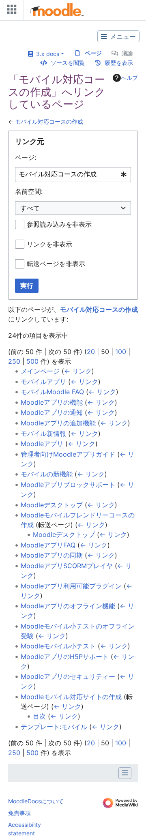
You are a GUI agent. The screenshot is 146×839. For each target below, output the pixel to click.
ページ (93, 52)
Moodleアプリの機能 (52, 402)
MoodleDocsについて (36, 801)
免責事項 (19, 812)
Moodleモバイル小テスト (58, 646)
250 (14, 361)
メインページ (40, 371)
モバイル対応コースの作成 (49, 121)
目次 (39, 716)
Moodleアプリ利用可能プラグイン (71, 586)
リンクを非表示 (49, 244)
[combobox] (73, 174)
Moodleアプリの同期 (52, 555)
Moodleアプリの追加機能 (58, 423)
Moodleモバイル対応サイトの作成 (71, 697)
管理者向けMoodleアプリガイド (68, 454)
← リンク (78, 371)
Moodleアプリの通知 (52, 412)
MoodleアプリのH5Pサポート (65, 656)
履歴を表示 (119, 62)
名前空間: (29, 191)
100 (120, 352)
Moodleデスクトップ (52, 505)
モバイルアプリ (43, 382)
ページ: (25, 157)
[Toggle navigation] (10, 11)
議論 (127, 52)
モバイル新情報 (43, 433)
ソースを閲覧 (68, 62)
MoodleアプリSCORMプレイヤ (67, 566)
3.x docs (46, 53)
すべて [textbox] (30, 208)
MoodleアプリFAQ (48, 545)
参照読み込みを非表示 (59, 224)
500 (32, 361)
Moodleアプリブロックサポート (68, 485)
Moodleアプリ (42, 444)
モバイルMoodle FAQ (52, 392)
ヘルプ (129, 77)
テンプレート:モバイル (54, 727)
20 (91, 352)
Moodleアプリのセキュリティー (68, 676)
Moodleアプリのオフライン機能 (68, 606)
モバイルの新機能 (47, 474)
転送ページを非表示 (56, 264)
